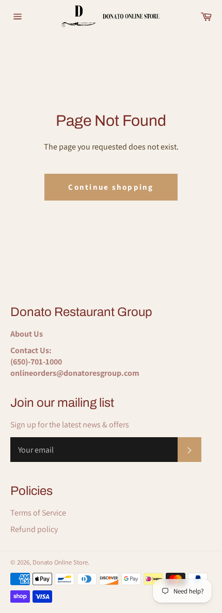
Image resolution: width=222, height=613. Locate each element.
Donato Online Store (60, 562)
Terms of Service (38, 512)
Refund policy (34, 529)
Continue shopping (110, 187)
